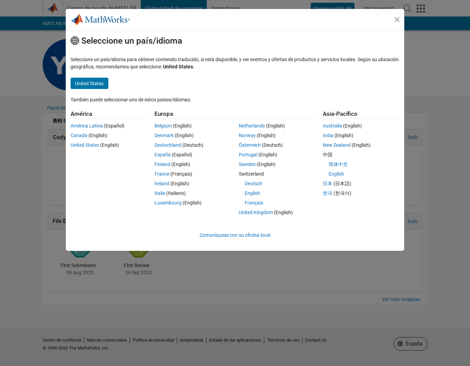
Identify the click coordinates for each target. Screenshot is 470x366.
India (328, 135)
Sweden (247, 164)
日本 (327, 183)
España (162, 154)
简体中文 (338, 164)
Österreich (250, 145)
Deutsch (253, 183)
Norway (247, 135)
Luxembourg (168, 203)
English (252, 193)
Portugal (248, 154)
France (161, 174)
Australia (332, 126)
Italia (159, 193)
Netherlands (252, 126)
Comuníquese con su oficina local (235, 235)
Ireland (161, 183)
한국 (327, 193)
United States (85, 145)
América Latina (87, 126)
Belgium (163, 126)
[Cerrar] (397, 19)
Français (254, 203)
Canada (79, 135)
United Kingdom (256, 212)
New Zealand (337, 145)
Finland (162, 164)
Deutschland (167, 145)
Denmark (164, 135)
